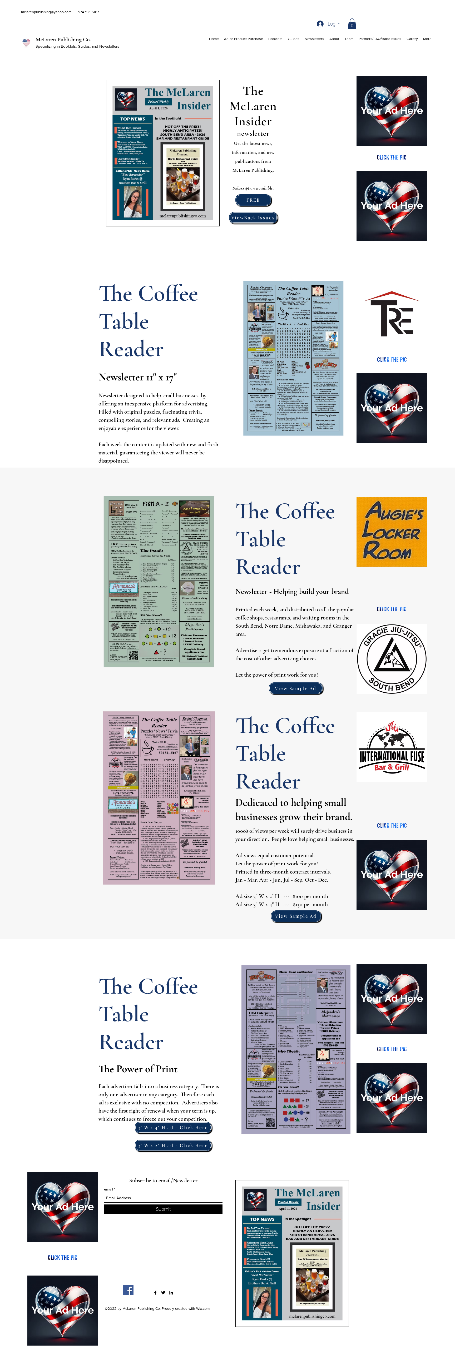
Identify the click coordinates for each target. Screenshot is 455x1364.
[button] (352, 23)
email (108, 1189)
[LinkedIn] (171, 1292)
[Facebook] (128, 1290)
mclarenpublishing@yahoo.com (46, 12)
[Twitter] (163, 1292)
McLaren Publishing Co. (63, 39)
